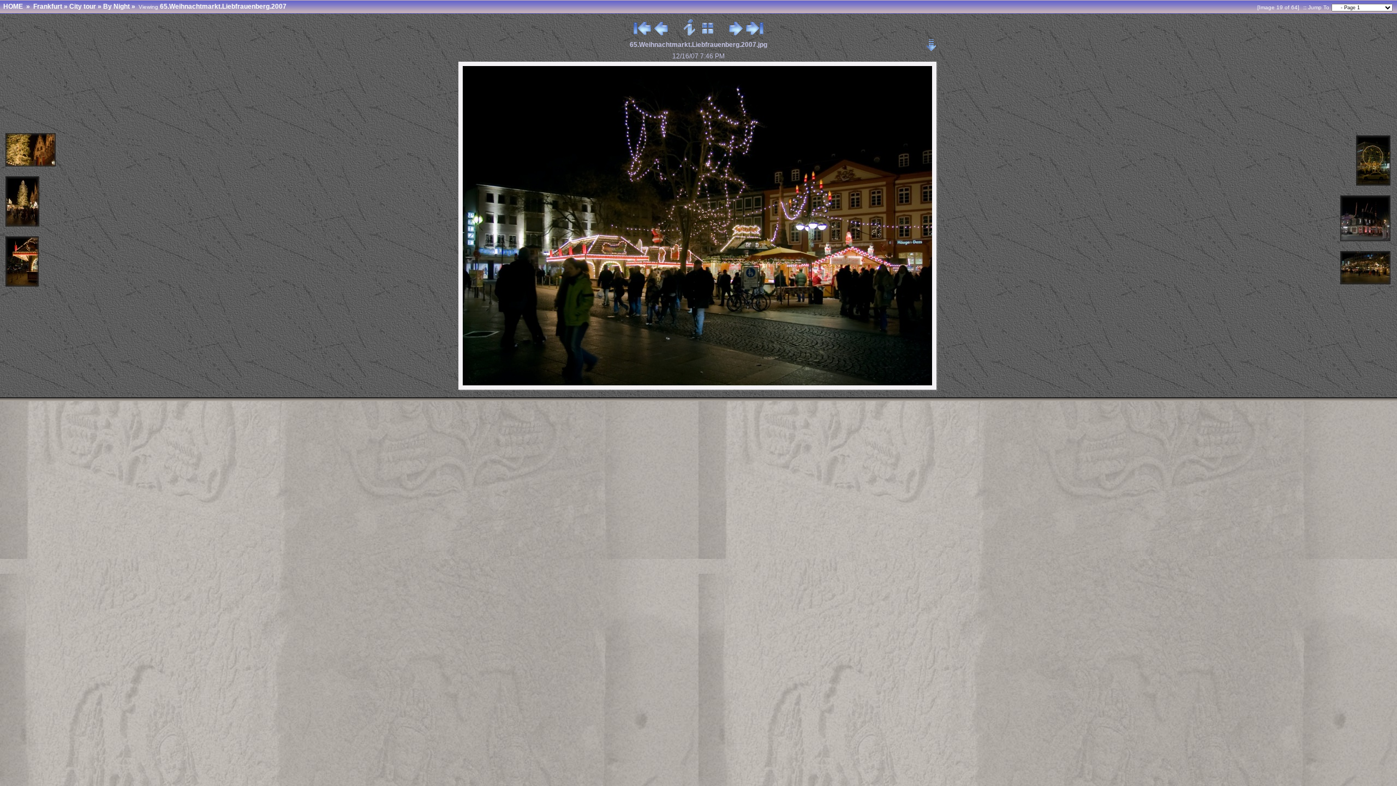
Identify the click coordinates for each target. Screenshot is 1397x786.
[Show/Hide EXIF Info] (690, 33)
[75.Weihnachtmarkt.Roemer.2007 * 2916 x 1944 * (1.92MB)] (31, 164)
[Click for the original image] (698, 389)
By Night (116, 6)
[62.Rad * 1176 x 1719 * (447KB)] (1374, 183)
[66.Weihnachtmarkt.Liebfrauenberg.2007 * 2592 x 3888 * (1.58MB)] (22, 284)
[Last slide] (754, 33)
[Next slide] (736, 33)
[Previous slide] (661, 33)
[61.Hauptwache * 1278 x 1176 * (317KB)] (1366, 239)
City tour (82, 6)
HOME (13, 6)
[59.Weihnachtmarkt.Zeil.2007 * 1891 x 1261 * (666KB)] (1366, 282)
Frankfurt (47, 6)
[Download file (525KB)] (932, 41)
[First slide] (642, 33)
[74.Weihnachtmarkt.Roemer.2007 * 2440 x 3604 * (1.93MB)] (22, 224)
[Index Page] (708, 33)
